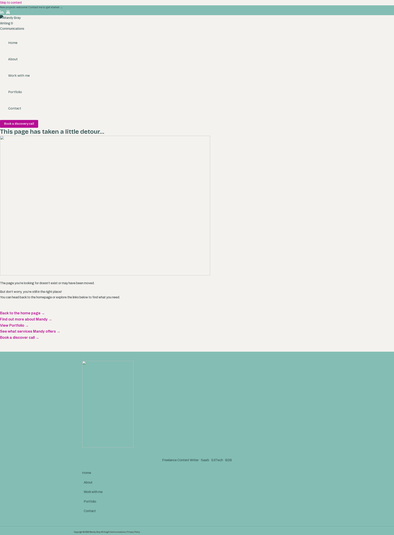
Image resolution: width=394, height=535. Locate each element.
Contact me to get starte (43, 7)
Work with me (19, 76)
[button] (19, 124)
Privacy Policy (133, 532)
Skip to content (11, 2)
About (13, 59)
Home (12, 43)
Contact (14, 108)
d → (60, 7)
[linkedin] (2, 13)
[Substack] (8, 13)
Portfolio (15, 92)
